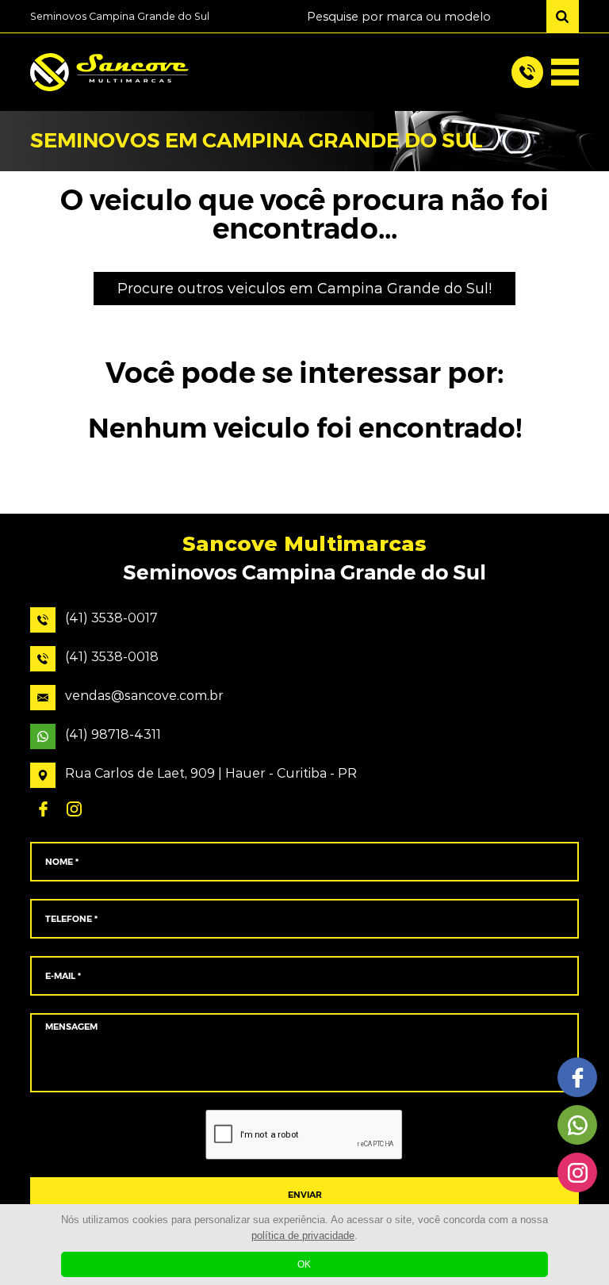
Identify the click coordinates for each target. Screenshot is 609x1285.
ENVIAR (305, 1195)
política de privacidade (302, 1235)
